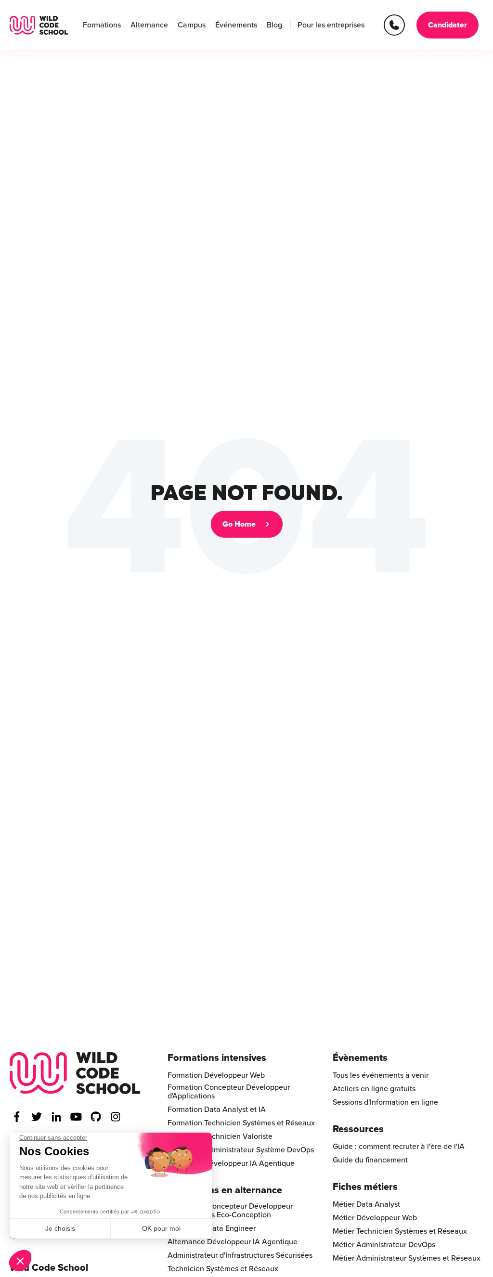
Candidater (447, 25)
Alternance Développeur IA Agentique (233, 1242)
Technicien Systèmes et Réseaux (223, 1268)
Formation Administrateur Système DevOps (241, 1150)
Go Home (239, 524)
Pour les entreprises (331, 25)
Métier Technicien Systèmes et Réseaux (400, 1231)
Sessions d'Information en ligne (385, 1102)
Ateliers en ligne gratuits (374, 1088)
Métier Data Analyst (366, 1204)
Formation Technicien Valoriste (220, 1136)
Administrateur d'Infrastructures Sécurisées (240, 1255)
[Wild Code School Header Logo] (39, 25)
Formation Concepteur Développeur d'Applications (229, 1091)
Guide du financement (370, 1160)
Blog (274, 25)
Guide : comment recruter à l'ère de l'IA (399, 1146)
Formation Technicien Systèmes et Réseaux (241, 1123)
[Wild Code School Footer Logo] (75, 1073)
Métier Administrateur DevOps (384, 1244)
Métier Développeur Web (375, 1217)
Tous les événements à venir (380, 1075)
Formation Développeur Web (216, 1075)
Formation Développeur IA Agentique (231, 1163)
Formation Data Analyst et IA (217, 1109)
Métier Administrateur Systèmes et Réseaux (406, 1258)
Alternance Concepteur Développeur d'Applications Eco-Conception (230, 1210)
